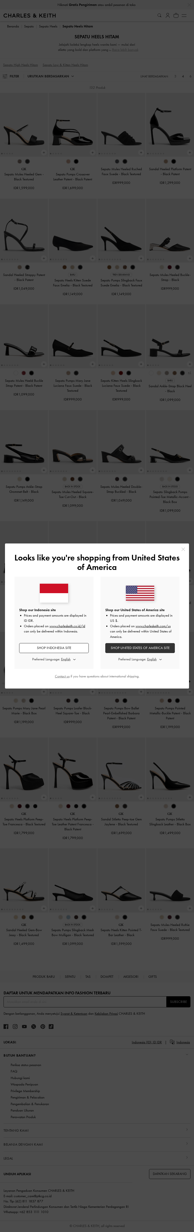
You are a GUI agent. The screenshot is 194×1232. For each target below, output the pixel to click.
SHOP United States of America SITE (140, 648)
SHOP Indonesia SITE (54, 648)
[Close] (183, 549)
